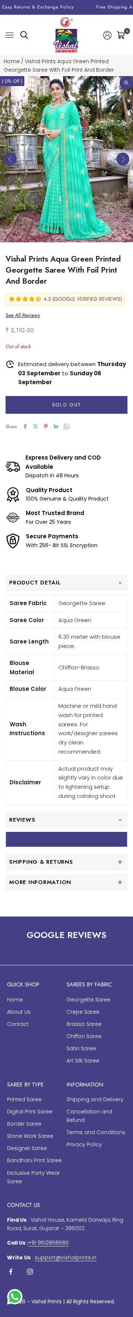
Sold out (66, 404)
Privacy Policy (84, 1144)
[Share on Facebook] (25, 426)
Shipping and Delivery (94, 1099)
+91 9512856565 (48, 1242)
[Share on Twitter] (35, 426)
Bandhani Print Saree (34, 1160)
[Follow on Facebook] (10, 1271)
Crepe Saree (82, 1012)
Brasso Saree (84, 1024)
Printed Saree (24, 1099)
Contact (18, 1024)
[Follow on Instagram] (30, 1271)
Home (12, 61)
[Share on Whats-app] (66, 426)
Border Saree (24, 1123)
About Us (19, 1012)
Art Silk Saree (82, 1060)
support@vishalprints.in (65, 1257)
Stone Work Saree (30, 1136)
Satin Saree (81, 1048)
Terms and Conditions (95, 1132)
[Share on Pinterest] (46, 426)
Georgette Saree (88, 999)
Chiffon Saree (84, 1036)
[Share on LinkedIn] (56, 426)
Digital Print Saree (29, 1111)
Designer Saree (27, 1148)
